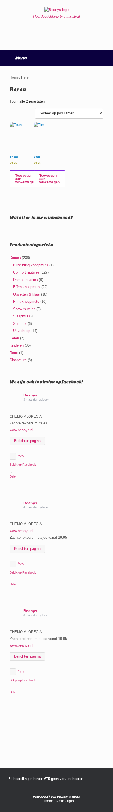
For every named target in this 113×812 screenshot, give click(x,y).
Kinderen (17, 345)
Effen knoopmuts (26, 287)
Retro (14, 353)
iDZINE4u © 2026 (66, 797)
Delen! (14, 476)
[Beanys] (56, 9)
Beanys (30, 395)
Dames (15, 258)
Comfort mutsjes (26, 272)
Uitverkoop (21, 331)
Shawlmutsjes (24, 309)
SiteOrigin (66, 801)
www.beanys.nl (21, 430)
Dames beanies (25, 280)
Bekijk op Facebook (23, 464)
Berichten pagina (27, 441)
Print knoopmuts (26, 301)
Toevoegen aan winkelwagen (25, 179)
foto (21, 456)
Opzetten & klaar (26, 294)
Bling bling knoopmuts (30, 265)
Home (14, 77)
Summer (20, 323)
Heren (14, 338)
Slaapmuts (21, 316)
